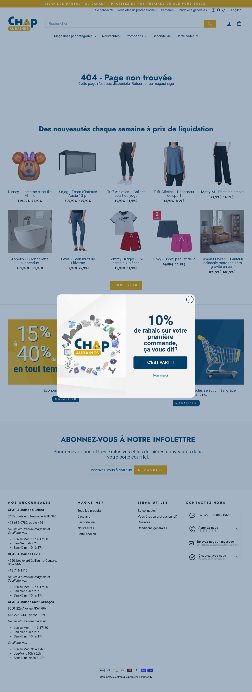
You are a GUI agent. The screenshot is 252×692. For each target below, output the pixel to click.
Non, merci (160, 375)
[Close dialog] (189, 299)
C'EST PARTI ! (160, 362)
